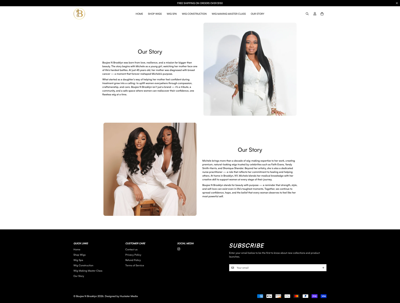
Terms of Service (134, 265)
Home (139, 13)
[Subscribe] (323, 267)
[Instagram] (178, 248)
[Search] (307, 13)
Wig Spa (172, 13)
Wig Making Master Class (229, 13)
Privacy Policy (133, 254)
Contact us (131, 249)
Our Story (257, 13)
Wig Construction (194, 13)
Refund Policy (133, 260)
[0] (322, 13)
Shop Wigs (155, 13)
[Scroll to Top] (394, 286)
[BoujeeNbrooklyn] (79, 13)
